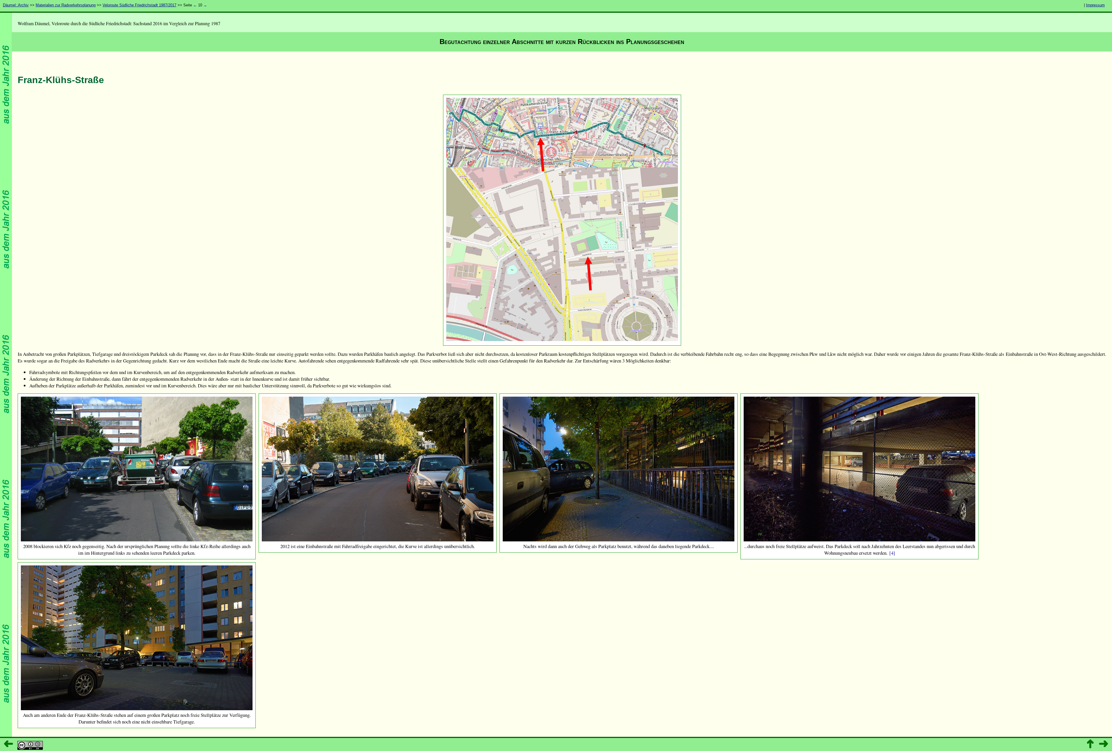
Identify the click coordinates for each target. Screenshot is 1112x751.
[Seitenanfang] (1090, 744)
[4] (892, 552)
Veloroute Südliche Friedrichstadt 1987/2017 (139, 5)
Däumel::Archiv (16, 5)
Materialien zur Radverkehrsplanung (66, 5)
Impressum (1095, 5)
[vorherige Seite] (8, 743)
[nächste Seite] (1103, 743)
